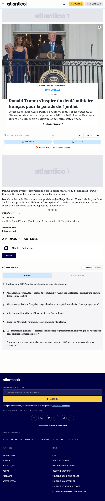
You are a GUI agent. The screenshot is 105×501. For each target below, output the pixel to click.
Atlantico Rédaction (53, 124)
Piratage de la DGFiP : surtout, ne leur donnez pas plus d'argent (36, 284)
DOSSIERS (7, 461)
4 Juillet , (7, 221)
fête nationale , (50, 221)
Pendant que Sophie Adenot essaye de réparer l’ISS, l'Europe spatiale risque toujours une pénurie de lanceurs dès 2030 (53, 294)
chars (76, 221)
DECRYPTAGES (9, 455)
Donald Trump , (20, 221)
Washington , (35, 221)
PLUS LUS (28, 276)
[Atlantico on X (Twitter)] (41, 418)
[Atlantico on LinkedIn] (56, 418)
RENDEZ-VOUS (8, 466)
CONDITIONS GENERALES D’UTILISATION (69, 491)
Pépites (50, 85)
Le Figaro (15, 213)
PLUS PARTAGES (77, 276)
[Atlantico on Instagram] (64, 418)
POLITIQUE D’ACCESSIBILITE (63, 481)
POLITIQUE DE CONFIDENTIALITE (65, 476)
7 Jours (98, 267)
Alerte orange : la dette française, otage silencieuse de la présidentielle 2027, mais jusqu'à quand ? (53, 304)
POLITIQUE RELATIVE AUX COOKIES (66, 486)
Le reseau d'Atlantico (52, 439)
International (60, 85)
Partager (29, 142)
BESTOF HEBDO (9, 481)
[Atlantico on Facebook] (49, 418)
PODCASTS (7, 476)
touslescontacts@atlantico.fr (52, 425)
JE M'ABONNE (76, 4)
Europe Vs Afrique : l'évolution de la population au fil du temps (36, 322)
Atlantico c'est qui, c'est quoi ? (18, 439)
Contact (74, 439)
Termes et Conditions (61, 405)
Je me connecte (94, 4)
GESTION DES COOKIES (61, 471)
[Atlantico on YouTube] (71, 418)
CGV (54, 455)
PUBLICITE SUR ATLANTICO (63, 466)
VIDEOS (6, 471)
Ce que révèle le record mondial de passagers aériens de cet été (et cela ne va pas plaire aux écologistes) (50, 343)
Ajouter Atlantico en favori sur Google (54, 147)
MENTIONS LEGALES (60, 461)
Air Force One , (65, 221)
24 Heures (87, 267)
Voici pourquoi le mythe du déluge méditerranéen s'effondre (36, 313)
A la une (42, 85)
